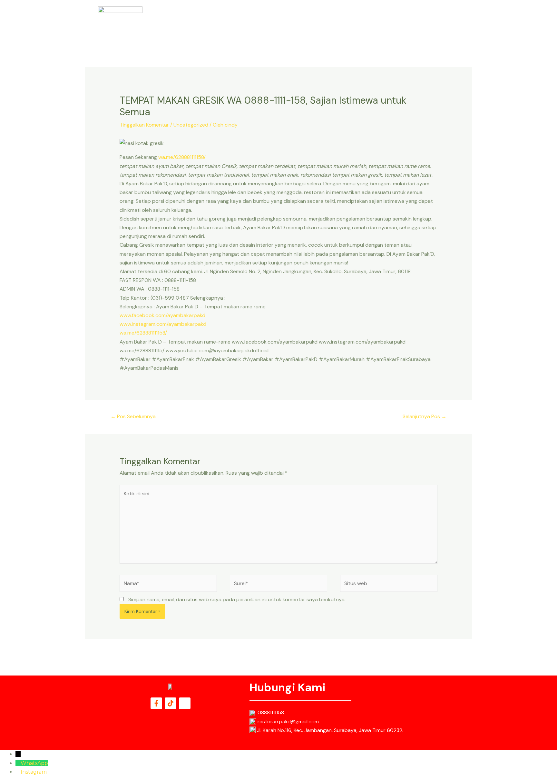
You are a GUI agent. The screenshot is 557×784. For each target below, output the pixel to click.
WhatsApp (34, 763)
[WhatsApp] (18, 763)
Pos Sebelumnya (133, 416)
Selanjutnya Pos (424, 416)
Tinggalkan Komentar (144, 124)
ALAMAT (379, 23)
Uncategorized (190, 124)
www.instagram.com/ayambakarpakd (163, 324)
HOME (295, 23)
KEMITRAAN (434, 23)
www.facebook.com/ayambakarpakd (162, 315)
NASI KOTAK (325, 23)
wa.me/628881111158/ (182, 157)
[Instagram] (18, 772)
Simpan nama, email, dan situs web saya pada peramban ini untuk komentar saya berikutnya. (237, 599)
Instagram (34, 772)
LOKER (405, 23)
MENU (354, 23)
